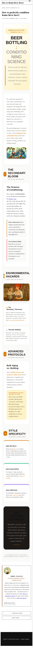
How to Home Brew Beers (13, 2)
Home (3, 7)
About (22, 578)
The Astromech (21, 598)
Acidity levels (16, 495)
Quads (15, 449)
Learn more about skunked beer (16, 320)
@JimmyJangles (16, 580)
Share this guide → (10, 603)
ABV (12, 234)
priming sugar (12, 199)
